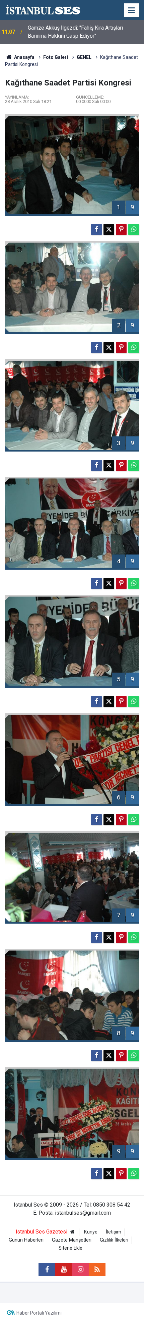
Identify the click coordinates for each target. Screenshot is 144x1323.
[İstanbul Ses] (43, 9)
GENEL (84, 57)
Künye (90, 1232)
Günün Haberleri (26, 1240)
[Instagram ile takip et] (80, 1269)
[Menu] (132, 10)
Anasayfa (23, 57)
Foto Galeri (55, 57)
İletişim (113, 1232)
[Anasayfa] (72, 1232)
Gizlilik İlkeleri (114, 1240)
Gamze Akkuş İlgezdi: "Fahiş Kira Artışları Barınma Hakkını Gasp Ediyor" (75, 32)
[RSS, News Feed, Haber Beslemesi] (97, 1269)
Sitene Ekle (70, 1248)
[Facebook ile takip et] (47, 1269)
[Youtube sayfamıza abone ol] (63, 1269)
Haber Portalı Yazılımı (39, 1313)
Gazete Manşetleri (71, 1240)
